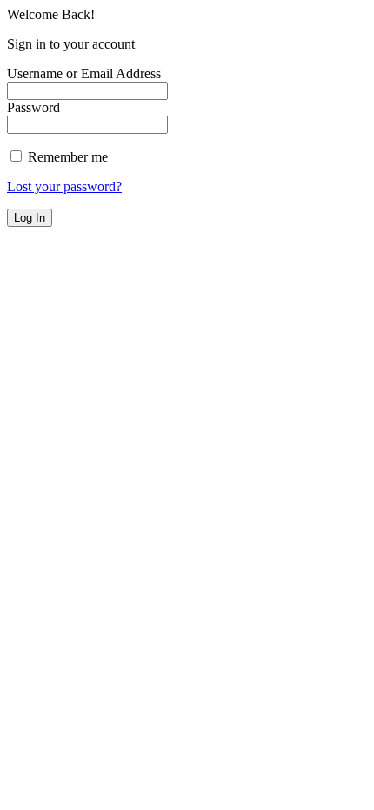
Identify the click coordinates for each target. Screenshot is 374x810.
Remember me (66, 156)
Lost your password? (64, 186)
